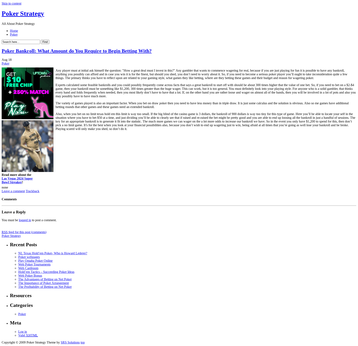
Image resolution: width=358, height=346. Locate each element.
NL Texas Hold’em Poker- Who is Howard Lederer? (52, 253)
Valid (28, 335)
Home (14, 30)
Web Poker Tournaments (34, 264)
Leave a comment (13, 191)
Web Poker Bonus (30, 275)
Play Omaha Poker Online (35, 260)
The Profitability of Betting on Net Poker (45, 286)
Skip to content (11, 3)
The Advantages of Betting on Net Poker (45, 279)
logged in (25, 220)
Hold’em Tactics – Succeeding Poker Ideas (46, 272)
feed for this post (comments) (24, 232)
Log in (22, 331)
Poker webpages (29, 257)
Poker (14, 34)
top (83, 342)
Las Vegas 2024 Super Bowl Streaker (17, 180)
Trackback (32, 191)
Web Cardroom (28, 268)
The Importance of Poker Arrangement (43, 283)
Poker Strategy (23, 13)
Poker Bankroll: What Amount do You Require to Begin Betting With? (77, 51)
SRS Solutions (70, 342)
